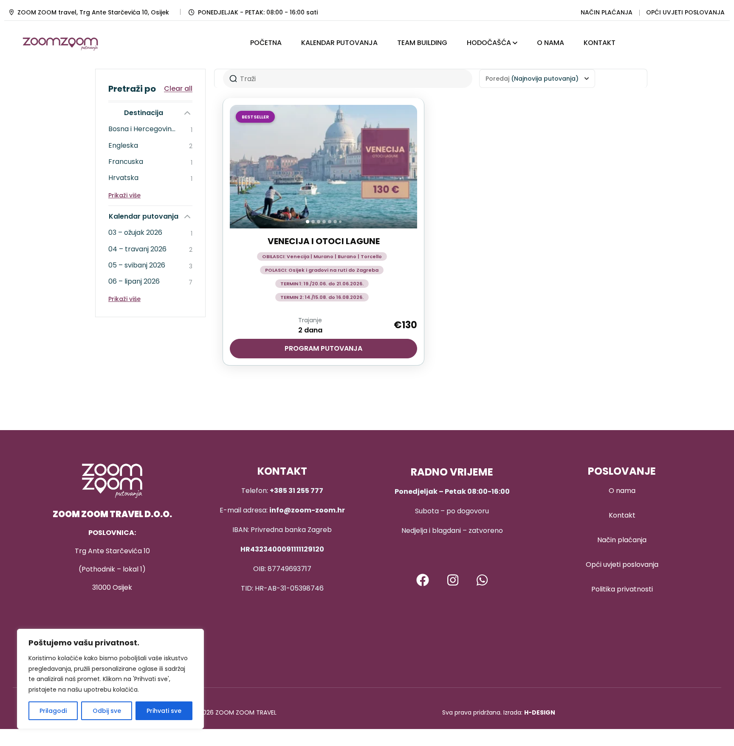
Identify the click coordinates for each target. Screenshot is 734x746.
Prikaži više (124, 195)
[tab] (307, 221)
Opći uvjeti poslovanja (622, 564)
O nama (622, 490)
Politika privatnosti (622, 589)
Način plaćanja (621, 540)
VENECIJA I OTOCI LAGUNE (324, 241)
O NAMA (550, 43)
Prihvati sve (164, 711)
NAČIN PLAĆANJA (606, 12)
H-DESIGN (539, 712)
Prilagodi (53, 711)
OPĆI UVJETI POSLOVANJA (685, 12)
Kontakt (622, 515)
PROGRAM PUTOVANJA (323, 348)
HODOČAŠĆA (489, 43)
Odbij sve (107, 711)
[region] (110, 679)
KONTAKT (599, 43)
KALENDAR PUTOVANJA (339, 43)
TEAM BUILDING (422, 43)
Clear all (178, 88)
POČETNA (266, 43)
